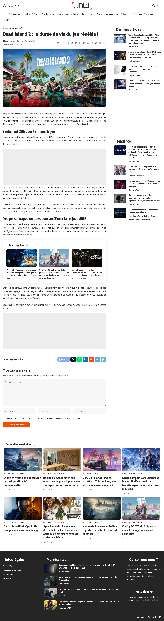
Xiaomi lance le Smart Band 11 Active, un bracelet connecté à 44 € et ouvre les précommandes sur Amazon (144, 55)
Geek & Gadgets (134, 61)
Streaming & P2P (65, 608)
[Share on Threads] (96, 43)
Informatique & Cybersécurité (139, 219)
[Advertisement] (54, 167)
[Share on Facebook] (68, 43)
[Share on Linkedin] (84, 43)
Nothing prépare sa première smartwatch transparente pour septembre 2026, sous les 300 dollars (144, 198)
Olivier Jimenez (9, 41)
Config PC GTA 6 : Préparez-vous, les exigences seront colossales (139, 529)
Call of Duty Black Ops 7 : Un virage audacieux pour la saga (21, 528)
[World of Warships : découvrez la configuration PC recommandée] (23, 459)
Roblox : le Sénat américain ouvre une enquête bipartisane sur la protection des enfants (61, 481)
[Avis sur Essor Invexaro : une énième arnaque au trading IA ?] (120, 213)
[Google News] (12, 6)
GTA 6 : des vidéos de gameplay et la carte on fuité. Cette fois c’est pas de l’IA (143, 169)
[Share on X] (72, 43)
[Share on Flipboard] (76, 43)
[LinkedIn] (15, 6)
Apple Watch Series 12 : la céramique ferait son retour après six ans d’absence (143, 69)
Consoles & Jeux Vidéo (14, 28)
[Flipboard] (18, 6)
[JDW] (82, 6)
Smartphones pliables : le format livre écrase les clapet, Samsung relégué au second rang (144, 83)
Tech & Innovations (66, 596)
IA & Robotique (133, 47)
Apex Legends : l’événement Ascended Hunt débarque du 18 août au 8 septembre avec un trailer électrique (61, 531)
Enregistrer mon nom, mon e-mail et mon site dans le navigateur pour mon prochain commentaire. (43, 418)
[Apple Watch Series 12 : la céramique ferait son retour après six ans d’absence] (120, 70)
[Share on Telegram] (92, 43)
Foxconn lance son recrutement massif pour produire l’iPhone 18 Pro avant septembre (144, 183)
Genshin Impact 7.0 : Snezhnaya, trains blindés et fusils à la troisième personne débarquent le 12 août (141, 483)
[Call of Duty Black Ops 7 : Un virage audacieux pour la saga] (23, 508)
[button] (4, 5)
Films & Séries (64, 584)
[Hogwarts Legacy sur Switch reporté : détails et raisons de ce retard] (102, 508)
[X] (8, 6)
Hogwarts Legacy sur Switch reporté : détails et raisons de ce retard (100, 529)
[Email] (100, 43)
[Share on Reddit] (88, 43)
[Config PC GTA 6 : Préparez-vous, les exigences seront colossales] (141, 508)
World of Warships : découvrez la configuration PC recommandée (22, 481)
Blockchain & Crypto (135, 216)
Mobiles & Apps (134, 90)
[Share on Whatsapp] (80, 43)
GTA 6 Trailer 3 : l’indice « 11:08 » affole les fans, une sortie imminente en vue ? (99, 481)
